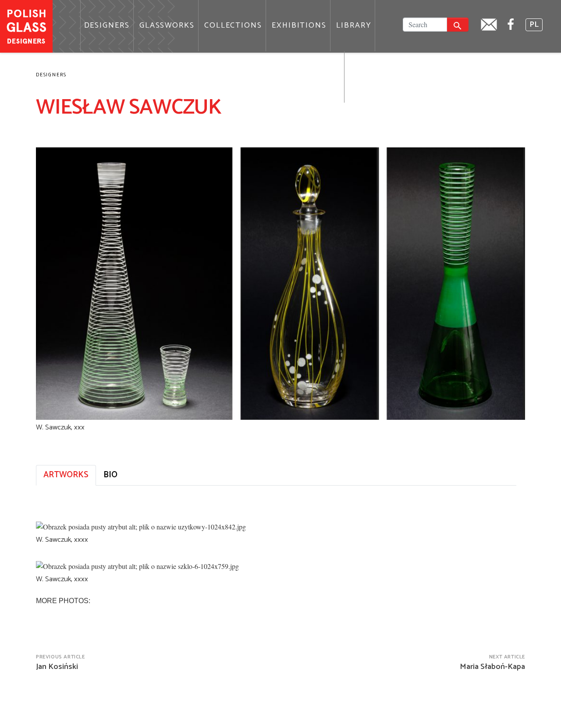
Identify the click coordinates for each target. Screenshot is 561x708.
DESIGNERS (107, 25)
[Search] (458, 25)
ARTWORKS (66, 475)
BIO (110, 475)
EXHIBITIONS (299, 25)
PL (534, 25)
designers (51, 75)
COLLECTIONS (233, 25)
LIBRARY (353, 25)
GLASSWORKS (167, 25)
